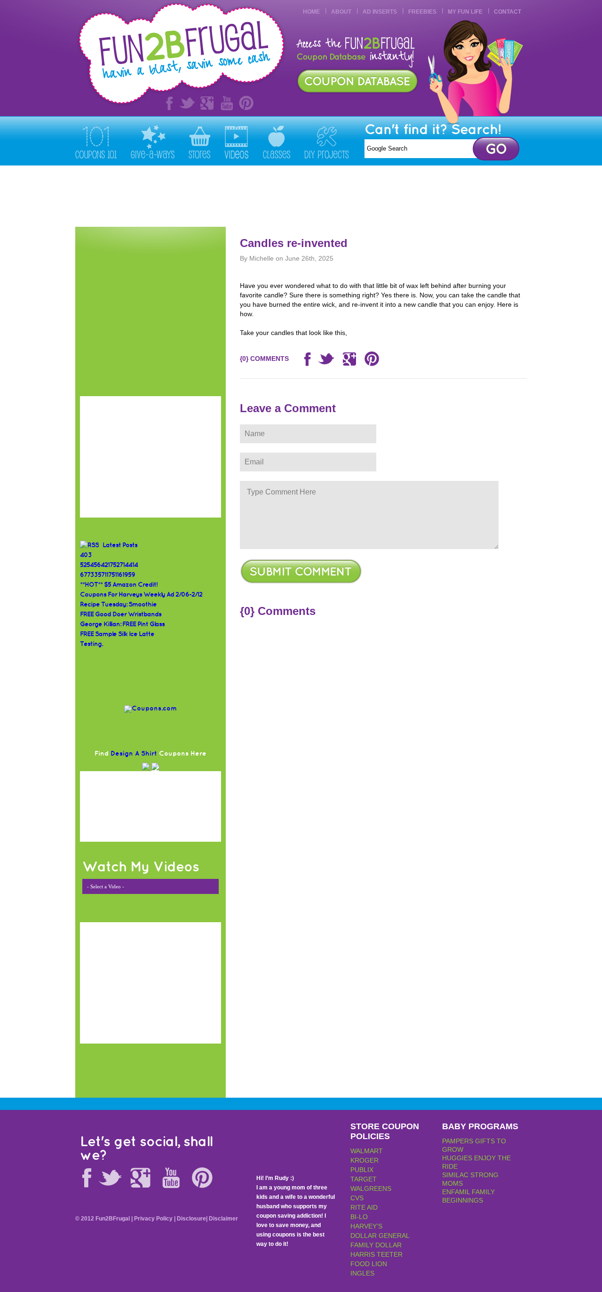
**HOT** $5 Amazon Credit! (119, 585)
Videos (236, 142)
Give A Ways (152, 142)
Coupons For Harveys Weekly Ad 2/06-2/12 (141, 594)
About (341, 11)
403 (86, 555)
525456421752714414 (109, 565)
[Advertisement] (355, 196)
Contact (507, 11)
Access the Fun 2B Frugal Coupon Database (357, 81)
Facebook (167, 103)
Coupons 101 (96, 142)
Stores (199, 142)
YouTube (226, 103)
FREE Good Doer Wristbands (120, 614)
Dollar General (380, 1235)
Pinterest (246, 103)
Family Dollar (376, 1245)
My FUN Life (465, 11)
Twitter (187, 103)
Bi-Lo (359, 1216)
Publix (361, 1169)
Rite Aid (364, 1207)
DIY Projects (326, 142)
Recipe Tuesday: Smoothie (118, 604)
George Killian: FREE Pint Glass (122, 624)
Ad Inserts (380, 11)
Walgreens (370, 1188)
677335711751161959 (107, 575)
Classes (276, 142)
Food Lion (368, 1264)
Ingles (362, 1273)
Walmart (366, 1151)
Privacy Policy (153, 1218)
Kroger (364, 1160)
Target (363, 1179)
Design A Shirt (134, 753)
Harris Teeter (376, 1254)
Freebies (422, 11)
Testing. (91, 644)
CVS (357, 1198)
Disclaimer (223, 1218)
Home (311, 11)
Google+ (206, 103)
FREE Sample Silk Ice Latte (117, 634)
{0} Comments (264, 358)
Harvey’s (366, 1226)
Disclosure (191, 1218)
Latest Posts (120, 545)
